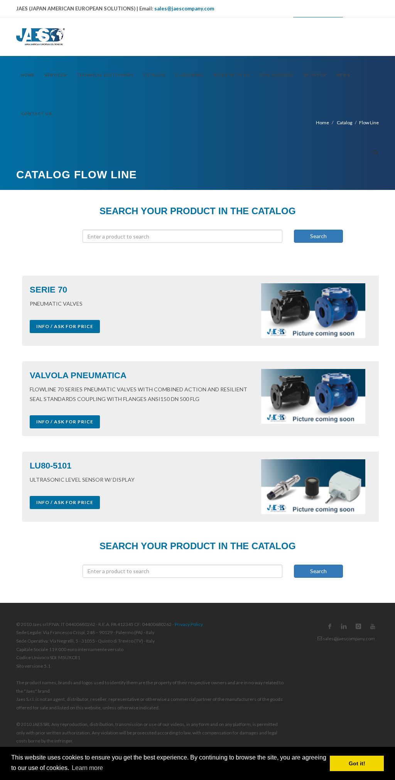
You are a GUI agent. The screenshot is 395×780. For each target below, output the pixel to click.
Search (318, 236)
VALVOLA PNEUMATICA (78, 375)
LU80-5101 (50, 465)
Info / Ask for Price (64, 326)
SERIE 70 (48, 289)
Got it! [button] (357, 763)
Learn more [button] (87, 768)
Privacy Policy (189, 624)
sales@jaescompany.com (184, 8)
